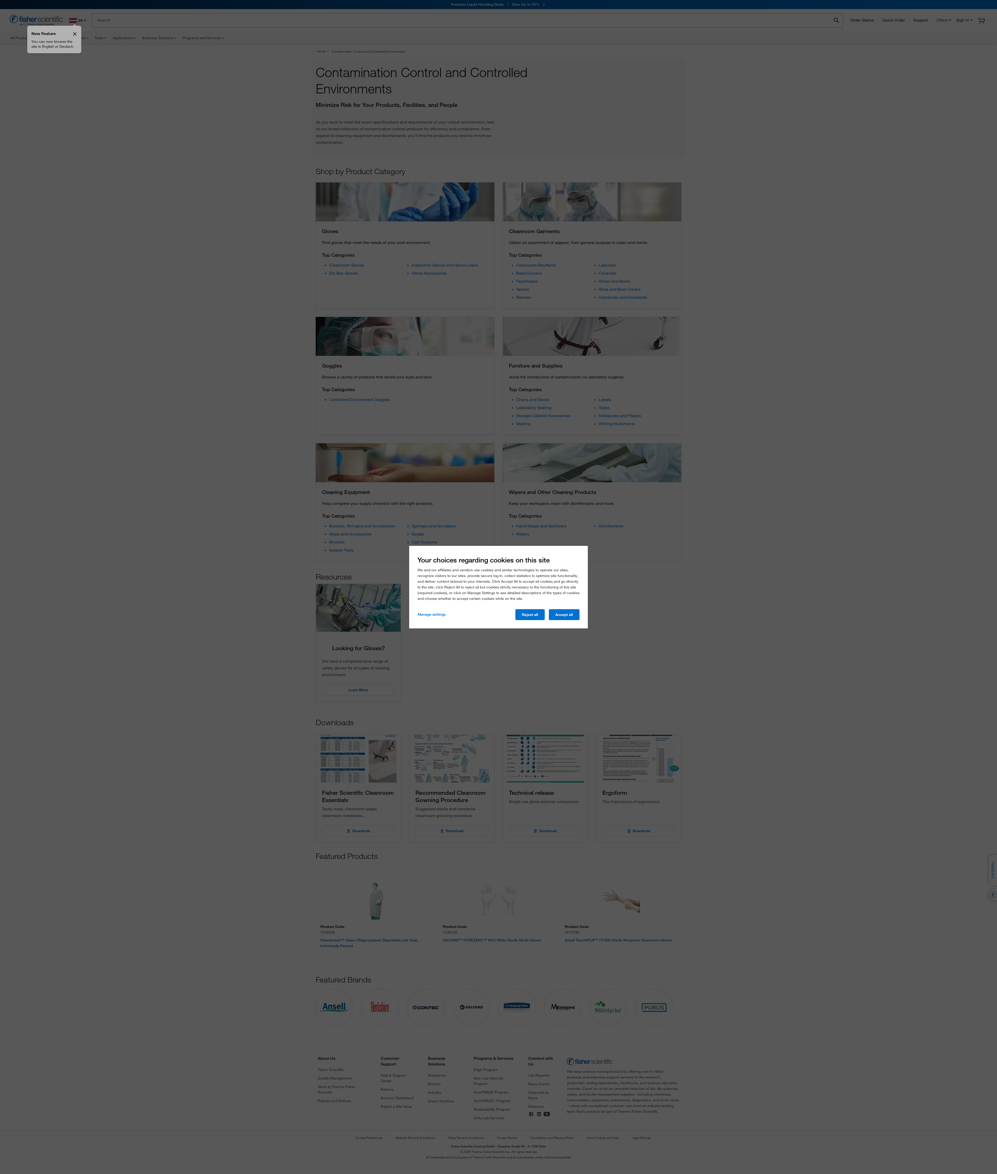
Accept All (564, 614)
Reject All (530, 614)
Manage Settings (432, 614)
